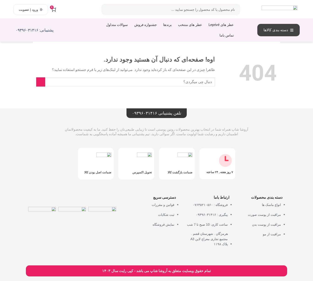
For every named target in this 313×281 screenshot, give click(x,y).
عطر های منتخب (190, 25)
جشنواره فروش (145, 25)
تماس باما (227, 35)
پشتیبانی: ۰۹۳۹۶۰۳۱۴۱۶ (35, 30)
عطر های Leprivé (221, 25)
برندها (167, 25)
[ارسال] (40, 81)
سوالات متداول (117, 25)
